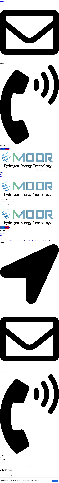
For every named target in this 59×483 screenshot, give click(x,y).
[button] (29, 173)
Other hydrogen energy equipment (40, 240)
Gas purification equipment (50, 240)
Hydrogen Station (32, 240)
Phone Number (2, 470)
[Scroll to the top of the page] (0, 463)
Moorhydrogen (2, 1)
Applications (2, 233)
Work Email (2, 469)
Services (1, 175)
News (1, 174)
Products (1, 173)
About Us (1, 172)
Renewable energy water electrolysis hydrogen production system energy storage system (14, 240)
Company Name (2, 471)
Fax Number (2, 472)
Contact (1, 176)
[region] (29, 480)
